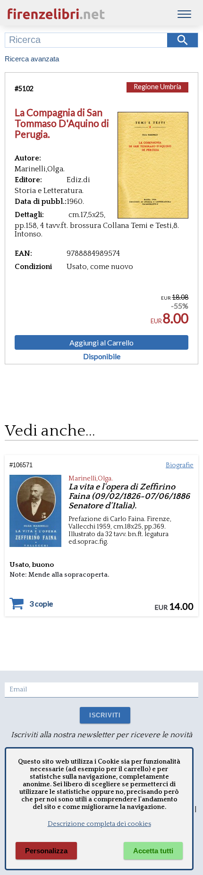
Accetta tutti (153, 851)
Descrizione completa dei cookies (99, 824)
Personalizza (46, 851)
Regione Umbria (157, 87)
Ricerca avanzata (32, 59)
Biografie (180, 465)
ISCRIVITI (105, 715)
